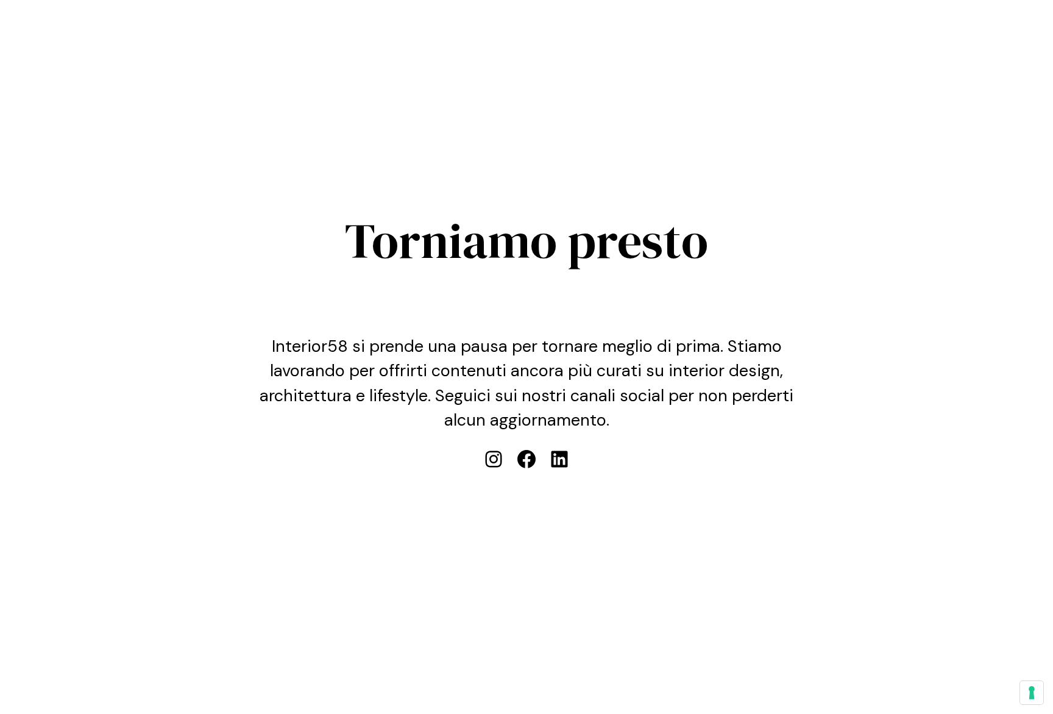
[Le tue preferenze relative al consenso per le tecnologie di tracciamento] (1031, 692)
